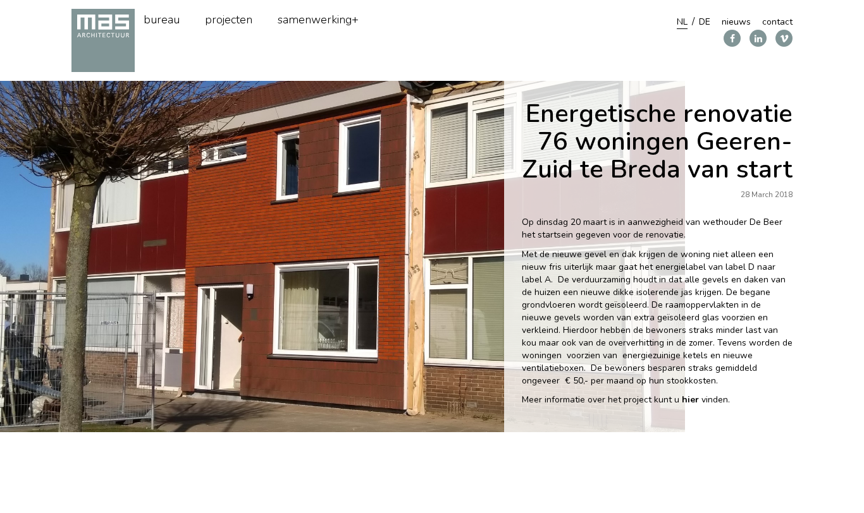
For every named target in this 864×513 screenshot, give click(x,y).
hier (690, 400)
